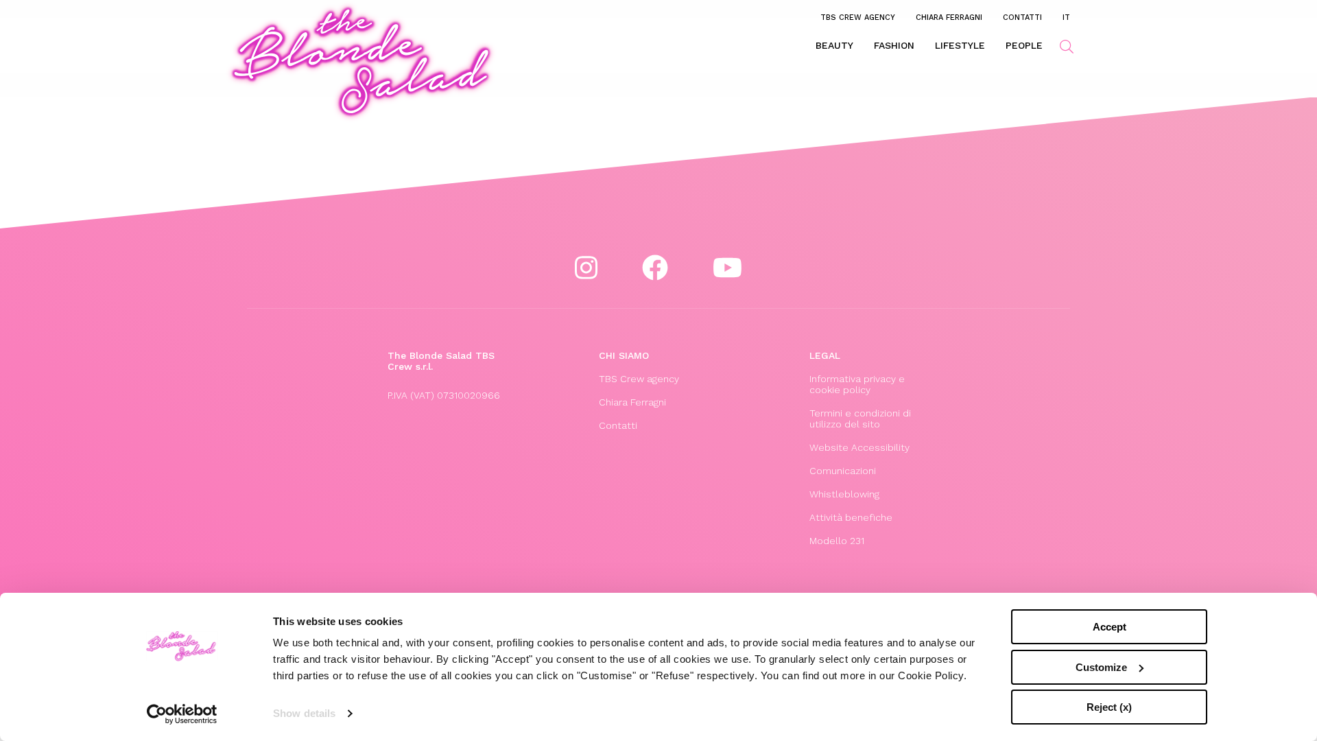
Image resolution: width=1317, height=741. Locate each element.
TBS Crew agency (857, 17)
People (1024, 45)
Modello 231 (836, 540)
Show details (304, 713)
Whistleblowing (844, 494)
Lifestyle (960, 45)
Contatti (1022, 17)
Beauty (834, 45)
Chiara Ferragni (949, 17)
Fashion (894, 45)
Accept (1109, 627)
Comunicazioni (842, 470)
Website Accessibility (859, 447)
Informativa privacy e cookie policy (857, 384)
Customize (1101, 667)
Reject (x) (1109, 707)
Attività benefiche (850, 517)
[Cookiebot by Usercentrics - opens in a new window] (182, 714)
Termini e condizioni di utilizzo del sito (860, 419)
